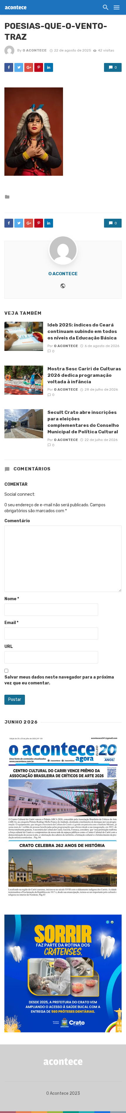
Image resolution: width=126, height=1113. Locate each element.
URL (8, 646)
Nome (11, 598)
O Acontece (35, 50)
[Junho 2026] (63, 817)
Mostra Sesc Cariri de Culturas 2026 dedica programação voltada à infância (84, 375)
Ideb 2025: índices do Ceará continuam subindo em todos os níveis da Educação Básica (82, 331)
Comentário (17, 520)
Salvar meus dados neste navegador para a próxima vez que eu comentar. (59, 680)
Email (11, 622)
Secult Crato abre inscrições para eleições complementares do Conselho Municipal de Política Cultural (83, 421)
